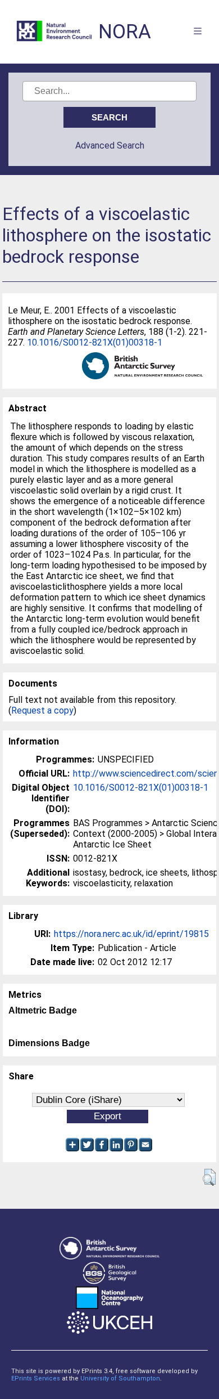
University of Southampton (120, 1378)
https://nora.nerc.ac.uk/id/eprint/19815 (131, 934)
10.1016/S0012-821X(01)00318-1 (94, 342)
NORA (124, 31)
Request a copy (42, 710)
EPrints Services (35, 1378)
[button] (209, 1177)
